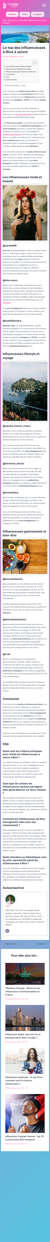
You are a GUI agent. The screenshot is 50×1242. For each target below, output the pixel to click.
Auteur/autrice (11, 80)
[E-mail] (7, 931)
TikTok (24, 14)
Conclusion (10, 74)
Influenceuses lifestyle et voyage (18, 69)
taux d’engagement (23, 114)
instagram (37, 14)
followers (7, 303)
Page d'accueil (9, 20)
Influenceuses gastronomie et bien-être (21, 72)
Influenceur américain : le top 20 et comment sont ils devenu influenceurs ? (23, 1080)
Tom (7, 906)
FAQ (7, 77)
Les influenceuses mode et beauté (18, 66)
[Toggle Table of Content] (33, 63)
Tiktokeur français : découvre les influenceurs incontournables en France (22, 991)
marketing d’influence (12, 134)
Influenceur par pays (12, 999)
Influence (12, 14)
